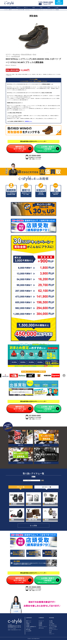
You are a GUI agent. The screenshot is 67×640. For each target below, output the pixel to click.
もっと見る (33, 525)
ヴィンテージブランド (53, 629)
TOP (10, 7)
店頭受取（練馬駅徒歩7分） (31, 626)
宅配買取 (33, 7)
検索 (43, 480)
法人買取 (51, 620)
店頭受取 (48, 7)
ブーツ (34, 54)
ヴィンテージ (16, 54)
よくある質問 (56, 7)
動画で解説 (28, 629)
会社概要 (40, 623)
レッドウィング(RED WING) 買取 (18, 9)
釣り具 (50, 630)
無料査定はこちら (28, 121)
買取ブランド (18, 7)
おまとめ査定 (51, 623)
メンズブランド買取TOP (8, 9)
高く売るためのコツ (53, 625)
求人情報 (40, 622)
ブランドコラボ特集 (53, 626)
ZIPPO (50, 632)
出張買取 (41, 7)
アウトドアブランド (26, 54)
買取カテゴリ (26, 7)
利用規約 (40, 625)
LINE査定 (51, 622)
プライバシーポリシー (43, 626)
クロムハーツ (51, 633)
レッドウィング (16, 56)
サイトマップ (41, 620)
